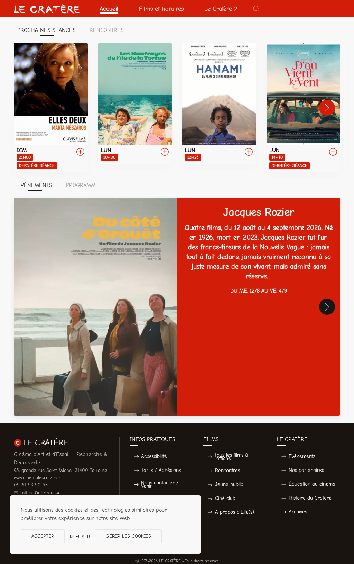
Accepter (42, 536)
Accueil (109, 8)
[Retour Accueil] (47, 9)
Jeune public (229, 484)
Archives (298, 512)
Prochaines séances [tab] (46, 30)
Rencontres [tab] (107, 30)
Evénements (302, 456)
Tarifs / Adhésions (161, 470)
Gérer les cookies (128, 536)
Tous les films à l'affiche (231, 457)
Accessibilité (154, 456)
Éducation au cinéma (312, 484)
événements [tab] (34, 185)
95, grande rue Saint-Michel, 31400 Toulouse (60, 470)
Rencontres (227, 470)
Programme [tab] (82, 185)
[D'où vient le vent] (304, 107)
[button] (256, 9)
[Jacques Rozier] (177, 307)
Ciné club (225, 498)
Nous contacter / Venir (160, 485)
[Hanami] (219, 103)
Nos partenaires (306, 470)
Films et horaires (161, 8)
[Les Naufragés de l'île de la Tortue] (135, 103)
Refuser (80, 537)
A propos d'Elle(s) (234, 512)
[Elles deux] (51, 107)
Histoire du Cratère (310, 498)
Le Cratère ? (220, 8)
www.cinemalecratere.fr (37, 478)
